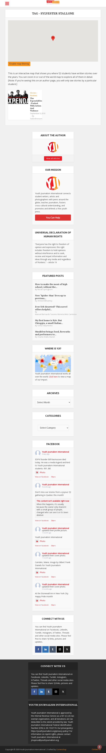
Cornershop (61, 749)
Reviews (33, 95)
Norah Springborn (45, 289)
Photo (42, 472)
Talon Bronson (36, 118)
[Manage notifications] (99, 747)
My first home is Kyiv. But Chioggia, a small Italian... (49, 321)
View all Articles (53, 158)
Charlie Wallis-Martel (46, 337)
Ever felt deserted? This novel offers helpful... (51, 308)
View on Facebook (42, 477)
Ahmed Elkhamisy (45, 301)
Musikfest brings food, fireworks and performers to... (52, 333)
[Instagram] (60, 649)
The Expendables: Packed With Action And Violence (36, 104)
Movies (33, 93)
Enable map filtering (19, 64)
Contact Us (96, 749)
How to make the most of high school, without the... (51, 285)
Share (53, 477)
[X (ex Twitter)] (67, 649)
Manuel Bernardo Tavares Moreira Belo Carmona (55, 314)
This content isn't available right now (53, 501)
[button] (53, 38)
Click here (53, 376)
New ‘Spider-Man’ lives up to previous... (50, 297)
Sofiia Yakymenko (45, 325)
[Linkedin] (45, 649)
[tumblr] (52, 649)
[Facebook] (38, 649)
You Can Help (53, 217)
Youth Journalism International (55, 451)
